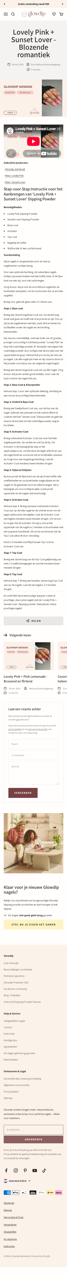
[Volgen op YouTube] (34, 1170)
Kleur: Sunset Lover (15, 182)
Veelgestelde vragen (14, 1021)
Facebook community (15, 989)
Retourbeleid (11, 1059)
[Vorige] (4, 4)
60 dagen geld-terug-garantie (19, 1053)
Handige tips (10, 1040)
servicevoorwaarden (37, 729)
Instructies (9, 1033)
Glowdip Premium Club (16, 982)
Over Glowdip (11, 963)
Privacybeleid (11, 1091)
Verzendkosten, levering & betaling (22, 1078)
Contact (8, 1027)
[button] (54, 14)
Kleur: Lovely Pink (14, 175)
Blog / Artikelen (12, 995)
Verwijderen (10, 1224)
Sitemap (8, 1098)
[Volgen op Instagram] (15, 1170)
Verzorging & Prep (13, 1217)
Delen (36, 621)
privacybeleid (15, 729)
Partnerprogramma (14, 976)
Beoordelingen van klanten (18, 969)
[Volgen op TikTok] (44, 1170)
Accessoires (10, 1239)
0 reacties (35, 69)
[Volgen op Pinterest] (25, 1170)
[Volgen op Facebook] (6, 1170)
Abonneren (33, 1139)
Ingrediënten (10, 1046)
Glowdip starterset (15, 169)
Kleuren (8, 1210)
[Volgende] (62, 4)
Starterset (9, 1203)
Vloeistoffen (10, 1231)
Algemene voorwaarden (16, 1085)
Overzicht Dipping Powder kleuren (22, 1002)
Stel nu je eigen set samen (34, 924)
